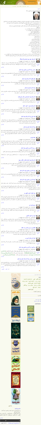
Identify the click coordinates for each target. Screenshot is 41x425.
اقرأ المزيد (2, 67)
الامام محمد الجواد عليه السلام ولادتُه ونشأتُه (28, 59)
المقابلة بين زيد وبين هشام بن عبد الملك (28, 228)
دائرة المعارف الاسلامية (28, 279)
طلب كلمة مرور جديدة (37, 301)
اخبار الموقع (35, 287)
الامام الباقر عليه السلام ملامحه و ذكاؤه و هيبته (27, 160)
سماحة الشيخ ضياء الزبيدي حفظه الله (13, 423)
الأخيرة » (2, 269)
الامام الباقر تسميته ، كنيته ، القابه (29, 106)
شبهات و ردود (14, 6)
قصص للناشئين (30, 283)
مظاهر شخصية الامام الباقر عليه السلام (29, 79)
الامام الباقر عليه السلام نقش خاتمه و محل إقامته (27, 97)
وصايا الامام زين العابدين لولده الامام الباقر (28, 171)
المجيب (28, 6)
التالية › (6, 269)
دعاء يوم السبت (17, 409)
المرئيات (39, 287)
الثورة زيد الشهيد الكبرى (31, 216)
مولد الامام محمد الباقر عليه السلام (30, 127)
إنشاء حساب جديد (38, 299)
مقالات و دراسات (19, 6)
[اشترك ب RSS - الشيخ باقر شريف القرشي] (39, 271)
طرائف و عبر (30, 285)
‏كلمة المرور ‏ (39, 295)
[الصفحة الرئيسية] (20, 4)
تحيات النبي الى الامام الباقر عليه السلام (28, 116)
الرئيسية (39, 9)
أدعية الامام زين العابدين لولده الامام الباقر (28, 180)
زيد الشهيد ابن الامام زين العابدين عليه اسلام (27, 247)
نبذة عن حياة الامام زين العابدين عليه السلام (27, 70)
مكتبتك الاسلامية (37, 283)
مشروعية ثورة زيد (32, 205)
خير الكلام (25, 285)
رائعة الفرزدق (33, 138)
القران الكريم (38, 279)
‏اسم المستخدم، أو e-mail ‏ (37, 291)
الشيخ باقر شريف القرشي (38, 65)
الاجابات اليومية (31, 281)
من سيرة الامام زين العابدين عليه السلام (28, 148)
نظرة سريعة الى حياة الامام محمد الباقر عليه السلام (27, 259)
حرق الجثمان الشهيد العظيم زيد (30, 193)
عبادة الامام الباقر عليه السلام (30, 88)
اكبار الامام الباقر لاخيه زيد (30, 238)
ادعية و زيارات (24, 6)
